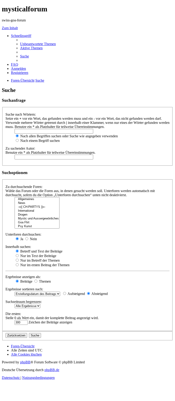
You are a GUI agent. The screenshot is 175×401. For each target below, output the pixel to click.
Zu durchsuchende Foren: (23, 187)
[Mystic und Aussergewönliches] (37, 219)
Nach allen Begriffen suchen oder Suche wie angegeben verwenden (68, 136)
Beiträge (25, 281)
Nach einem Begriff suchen (39, 141)
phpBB (25, 362)
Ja (21, 239)
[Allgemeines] (37, 199)
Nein (33, 239)
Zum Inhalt (10, 28)
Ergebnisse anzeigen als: (23, 277)
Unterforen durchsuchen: (23, 234)
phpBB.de (51, 370)
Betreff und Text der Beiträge (40, 251)
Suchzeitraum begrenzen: (23, 302)
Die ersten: (13, 314)
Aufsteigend (76, 294)
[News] (37, 203)
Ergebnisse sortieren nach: (24, 289)
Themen (44, 281)
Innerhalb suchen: (18, 247)
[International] (37, 211)
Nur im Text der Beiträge (37, 256)
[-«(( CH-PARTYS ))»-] (37, 207)
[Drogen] (37, 215)
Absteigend (99, 294)
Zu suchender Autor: (20, 148)
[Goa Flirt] (37, 222)
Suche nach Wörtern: (20, 114)
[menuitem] (38, 44)
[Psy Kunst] (37, 226)
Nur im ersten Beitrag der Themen (44, 265)
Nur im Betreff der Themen (39, 260)
